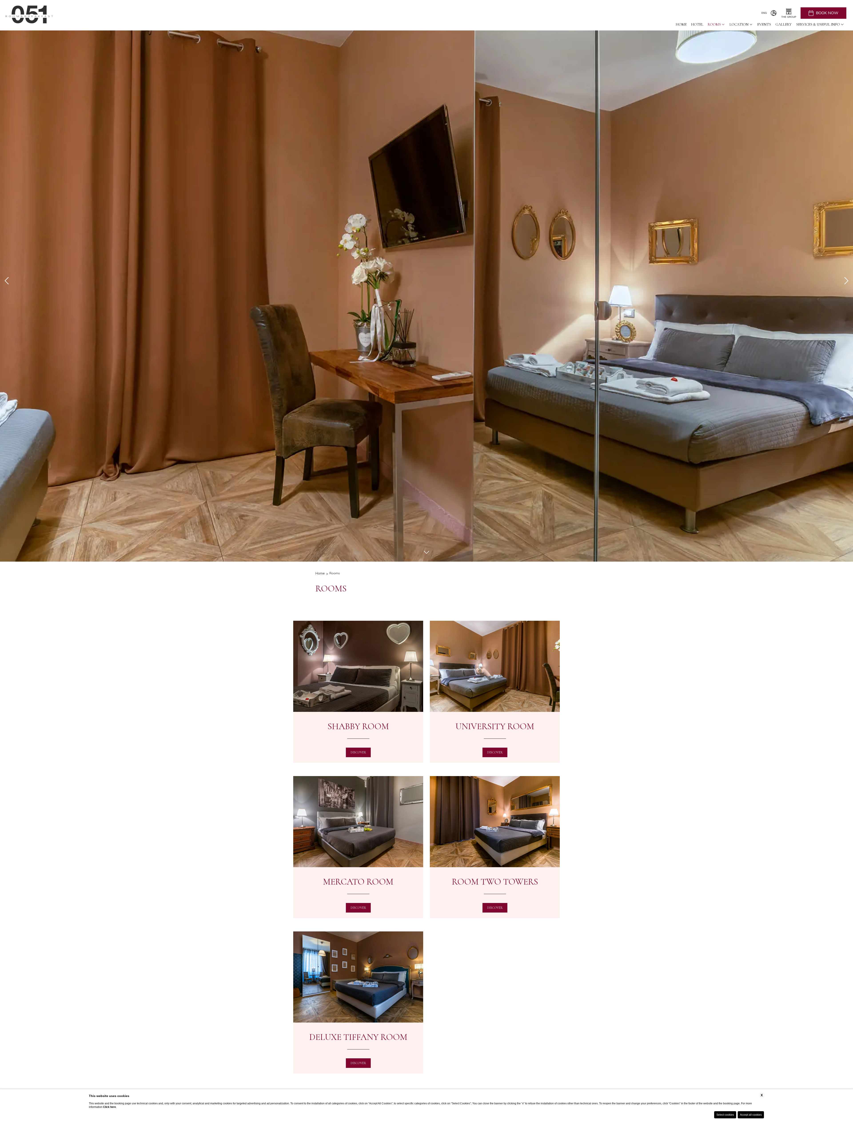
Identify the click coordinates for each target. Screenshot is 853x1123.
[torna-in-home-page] (29, 15)
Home (681, 24)
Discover (358, 752)
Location (739, 24)
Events (764, 24)
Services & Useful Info (818, 24)
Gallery (783, 24)
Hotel (697, 24)
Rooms (714, 24)
